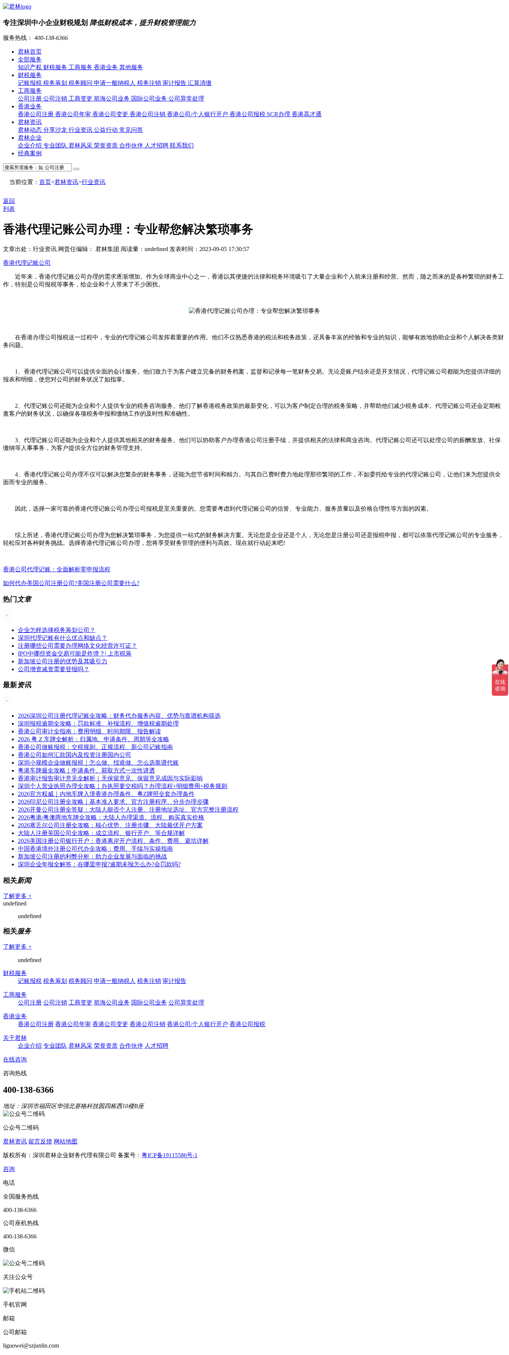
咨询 (9, 1169)
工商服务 (81, 67)
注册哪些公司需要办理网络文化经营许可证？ (77, 645)
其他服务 (131, 67)
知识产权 (30, 67)
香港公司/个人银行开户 (198, 114)
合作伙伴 (132, 145)
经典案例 (30, 153)
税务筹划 (56, 83)
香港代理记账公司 (27, 263)
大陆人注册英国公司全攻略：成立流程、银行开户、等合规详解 (101, 833)
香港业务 (106, 67)
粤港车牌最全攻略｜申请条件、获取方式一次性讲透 (86, 770)
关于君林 (15, 1038)
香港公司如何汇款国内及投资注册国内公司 (74, 755)
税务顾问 (81, 83)
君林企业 (30, 137)
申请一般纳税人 (115, 83)
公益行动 (106, 130)
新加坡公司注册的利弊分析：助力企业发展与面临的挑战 (92, 856)
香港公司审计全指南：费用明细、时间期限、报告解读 (89, 731)
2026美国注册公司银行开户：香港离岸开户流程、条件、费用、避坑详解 (113, 841)
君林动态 (30, 130)
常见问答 (131, 130)
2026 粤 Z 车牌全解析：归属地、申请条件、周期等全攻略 (93, 739)
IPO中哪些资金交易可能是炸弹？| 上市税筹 (75, 653)
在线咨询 (15, 1059)
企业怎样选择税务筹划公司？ (56, 630)
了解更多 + (17, 896)
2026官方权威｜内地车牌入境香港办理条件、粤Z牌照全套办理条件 (106, 794)
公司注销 (56, 98)
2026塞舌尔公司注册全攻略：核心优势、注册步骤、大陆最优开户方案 (110, 825)
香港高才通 (307, 114)
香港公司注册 (36, 114)
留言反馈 (40, 1141)
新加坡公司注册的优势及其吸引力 (62, 661)
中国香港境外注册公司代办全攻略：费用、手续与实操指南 (95, 848)
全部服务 (30, 59)
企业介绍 (30, 145)
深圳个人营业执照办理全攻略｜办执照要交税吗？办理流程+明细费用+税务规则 (122, 786)
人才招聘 (157, 145)
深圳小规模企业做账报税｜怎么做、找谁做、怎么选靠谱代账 (98, 762)
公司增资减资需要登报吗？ (53, 669)
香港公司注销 (148, 114)
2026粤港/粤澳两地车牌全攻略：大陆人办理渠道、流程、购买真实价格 (111, 817)
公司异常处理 (186, 98)
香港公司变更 (111, 114)
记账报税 (30, 83)
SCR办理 (279, 114)
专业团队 (56, 145)
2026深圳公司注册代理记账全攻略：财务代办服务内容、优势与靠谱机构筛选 (119, 716)
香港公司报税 (248, 114)
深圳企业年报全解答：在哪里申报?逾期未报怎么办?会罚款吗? (99, 864)
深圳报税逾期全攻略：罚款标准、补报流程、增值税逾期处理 (98, 723)
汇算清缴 (200, 83)
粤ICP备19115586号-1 (169, 1155)
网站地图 (66, 1141)
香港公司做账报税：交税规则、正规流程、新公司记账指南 (95, 747)
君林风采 (81, 145)
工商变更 (81, 98)
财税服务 (56, 67)
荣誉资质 (106, 145)
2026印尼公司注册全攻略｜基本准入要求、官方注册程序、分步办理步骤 (113, 802)
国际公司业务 (149, 98)
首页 (45, 182)
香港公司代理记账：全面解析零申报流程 (56, 569)
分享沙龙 (56, 130)
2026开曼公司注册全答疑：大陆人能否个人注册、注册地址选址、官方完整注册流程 (128, 809)
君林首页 (30, 51)
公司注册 (30, 98)
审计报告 (175, 83)
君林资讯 (30, 122)
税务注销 (149, 83)
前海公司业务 (112, 98)
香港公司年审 (73, 114)
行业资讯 (81, 130)
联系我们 (182, 145)
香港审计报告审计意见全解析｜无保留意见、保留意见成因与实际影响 (110, 778)
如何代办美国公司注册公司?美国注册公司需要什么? (71, 583)
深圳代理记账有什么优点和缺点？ (62, 638)
